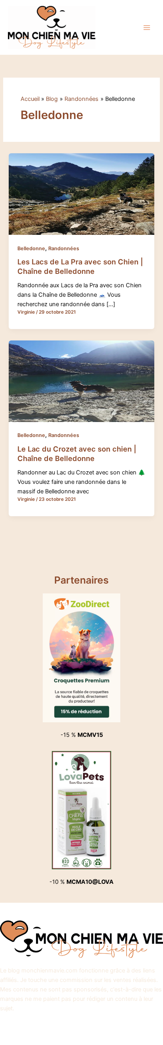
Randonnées (63, 248)
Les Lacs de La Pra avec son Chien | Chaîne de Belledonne (80, 266)
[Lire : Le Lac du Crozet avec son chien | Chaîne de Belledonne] (81, 380)
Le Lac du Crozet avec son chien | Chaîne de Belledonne (76, 453)
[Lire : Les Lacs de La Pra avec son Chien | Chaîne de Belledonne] (81, 193)
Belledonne (31, 248)
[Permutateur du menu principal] (146, 27)
